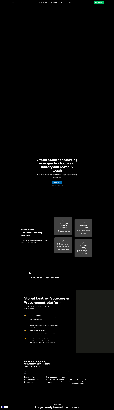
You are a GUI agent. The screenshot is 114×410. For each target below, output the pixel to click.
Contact (69, 2)
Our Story (63, 2)
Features (45, 2)
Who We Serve (54, 2)
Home (40, 2)
